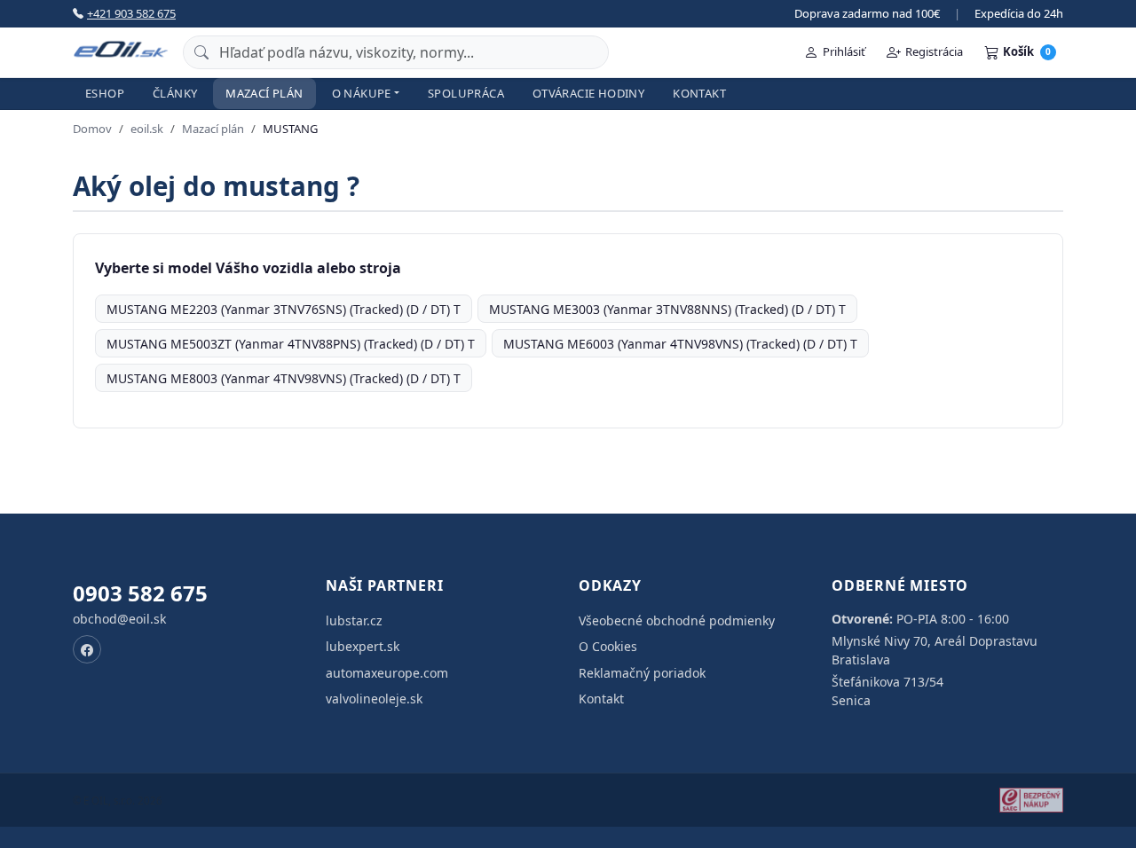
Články (175, 93)
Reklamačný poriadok (642, 672)
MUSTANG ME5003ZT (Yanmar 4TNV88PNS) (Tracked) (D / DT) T (290, 343)
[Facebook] (87, 649)
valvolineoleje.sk (374, 698)
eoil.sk (146, 129)
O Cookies (608, 646)
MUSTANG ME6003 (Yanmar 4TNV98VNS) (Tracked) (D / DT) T (680, 343)
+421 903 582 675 (131, 13)
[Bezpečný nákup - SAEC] (1031, 800)
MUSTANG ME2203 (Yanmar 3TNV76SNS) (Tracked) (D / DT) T (283, 309)
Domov (92, 129)
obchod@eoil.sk (119, 618)
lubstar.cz (354, 620)
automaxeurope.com (387, 672)
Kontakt (699, 93)
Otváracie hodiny (588, 93)
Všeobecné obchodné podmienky (677, 620)
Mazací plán (264, 93)
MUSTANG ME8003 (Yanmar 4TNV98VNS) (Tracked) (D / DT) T (283, 378)
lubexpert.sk (362, 646)
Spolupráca (466, 93)
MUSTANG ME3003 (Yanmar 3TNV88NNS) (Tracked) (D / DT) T (667, 309)
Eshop (104, 93)
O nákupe (361, 93)
